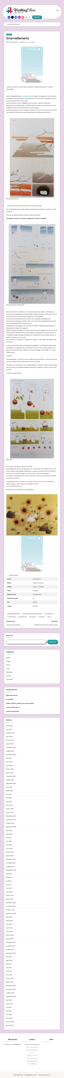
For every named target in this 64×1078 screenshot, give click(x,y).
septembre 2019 (11, 953)
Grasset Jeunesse (11, 616)
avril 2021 (9, 888)
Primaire (9, 34)
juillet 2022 (9, 834)
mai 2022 (9, 841)
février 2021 (9, 895)
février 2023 (10, 809)
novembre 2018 (10, 989)
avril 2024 (9, 762)
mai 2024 (9, 758)
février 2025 (10, 740)
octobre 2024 (10, 751)
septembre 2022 (11, 827)
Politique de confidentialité (13, 1044)
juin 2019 (8, 964)
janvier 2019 (9, 982)
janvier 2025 (10, 744)
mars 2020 (9, 931)
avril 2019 (9, 971)
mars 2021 (9, 892)
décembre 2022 (11, 816)
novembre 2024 (11, 747)
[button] (37, 17)
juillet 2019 (9, 960)
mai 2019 (8, 967)
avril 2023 (9, 801)
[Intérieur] (32, 158)
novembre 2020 (11, 906)
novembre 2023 (11, 776)
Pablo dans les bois (11, 695)
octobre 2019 (10, 949)
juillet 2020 (9, 920)
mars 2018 (9, 1018)
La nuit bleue (10, 699)
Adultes (8, 657)
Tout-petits (9, 679)
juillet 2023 (9, 790)
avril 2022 (9, 845)
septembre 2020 (11, 913)
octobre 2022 (10, 823)
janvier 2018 (9, 1025)
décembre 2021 (10, 859)
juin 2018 (8, 1007)
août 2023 (9, 787)
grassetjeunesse (23, 616)
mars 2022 (9, 848)
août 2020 (9, 917)
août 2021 (9, 874)
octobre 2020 (10, 910)
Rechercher (9, 635)
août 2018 (9, 1000)
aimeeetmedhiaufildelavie (13, 613)
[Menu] (57, 10)
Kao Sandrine (33, 616)
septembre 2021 (11, 870)
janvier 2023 (10, 812)
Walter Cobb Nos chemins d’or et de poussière (20, 703)
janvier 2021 (9, 899)
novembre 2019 (10, 946)
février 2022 (10, 852)
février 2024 (10, 769)
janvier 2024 (10, 772)
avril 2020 (9, 928)
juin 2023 (8, 794)
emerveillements (49, 613)
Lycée (8, 668)
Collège (8, 661)
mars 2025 (9, 736)
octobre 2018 (10, 993)
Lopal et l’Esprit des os (13, 707)
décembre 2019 (10, 942)
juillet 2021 (9, 877)
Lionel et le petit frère (12, 711)
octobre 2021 (10, 866)
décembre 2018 (10, 985)
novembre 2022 (11, 819)
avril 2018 (9, 1014)
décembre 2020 (11, 902)
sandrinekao (41, 616)
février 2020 (10, 935)
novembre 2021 (10, 863)
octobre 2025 (10, 733)
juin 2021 (8, 881)
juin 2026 (8, 729)
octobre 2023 (10, 780)
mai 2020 (9, 924)
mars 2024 (9, 765)
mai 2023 (9, 798)
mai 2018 (8, 1011)
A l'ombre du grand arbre (31, 1044)
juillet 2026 (9, 725)
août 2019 (9, 957)
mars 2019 (9, 975)
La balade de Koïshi (27, 96)
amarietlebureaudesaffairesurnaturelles (32, 613)
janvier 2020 (10, 938)
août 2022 (9, 830)
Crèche (8, 665)
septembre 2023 (11, 783)
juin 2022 (8, 837)
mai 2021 (8, 884)
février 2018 (9, 1021)
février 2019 (9, 978)
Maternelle (9, 672)
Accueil (9, 24)
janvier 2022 (10, 855)
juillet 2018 (9, 1003)
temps (48, 616)
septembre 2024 (11, 754)
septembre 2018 (11, 996)
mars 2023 (9, 805)
